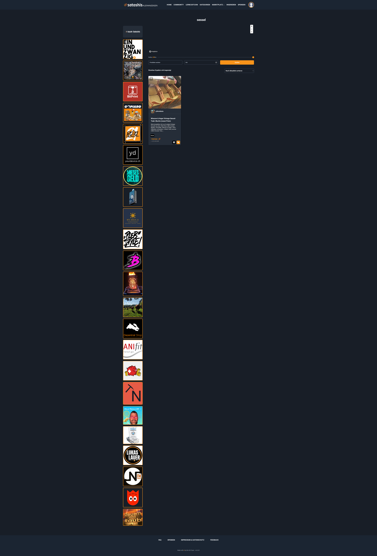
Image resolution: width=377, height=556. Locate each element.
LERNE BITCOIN (192, 5)
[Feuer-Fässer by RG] (133, 284)
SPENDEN (241, 5)
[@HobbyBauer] (133, 307)
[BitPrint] (133, 91)
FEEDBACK (214, 540)
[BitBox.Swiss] (133, 197)
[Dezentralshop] (133, 328)
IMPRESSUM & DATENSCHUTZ (192, 540)
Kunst (152, 135)
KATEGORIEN (205, 5)
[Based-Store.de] (133, 260)
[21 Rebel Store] (133, 134)
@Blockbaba (159, 111)
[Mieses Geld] (133, 176)
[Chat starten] (178, 142)
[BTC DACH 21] (133, 218)
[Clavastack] (133, 497)
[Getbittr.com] (133, 371)
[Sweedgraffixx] (133, 70)
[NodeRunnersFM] (133, 476)
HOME (169, 5)
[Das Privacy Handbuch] (133, 435)
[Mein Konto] (251, 5)
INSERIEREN (231, 5)
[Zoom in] (251, 26)
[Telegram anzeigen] (174, 142)
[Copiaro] (133, 112)
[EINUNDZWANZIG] (133, 49)
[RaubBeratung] (133, 517)
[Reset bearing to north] (251, 31)
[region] (201, 38)
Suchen (237, 62)
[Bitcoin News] (133, 455)
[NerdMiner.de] (133, 393)
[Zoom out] (251, 29)
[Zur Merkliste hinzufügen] (151, 78)
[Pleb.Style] (133, 239)
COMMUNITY (179, 5)
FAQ (159, 540)
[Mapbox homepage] (153, 51)
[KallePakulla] (133, 415)
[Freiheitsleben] (133, 349)
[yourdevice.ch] (133, 155)
